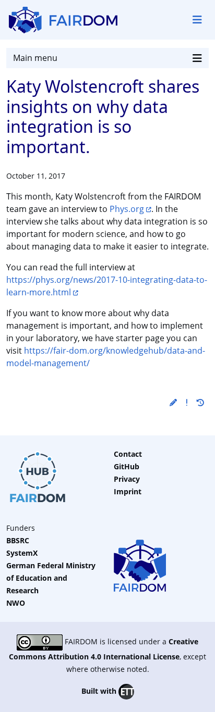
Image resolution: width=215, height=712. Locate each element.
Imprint (127, 491)
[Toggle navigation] (197, 20)
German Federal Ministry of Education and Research (50, 577)
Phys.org (127, 209)
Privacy (127, 479)
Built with (99, 691)
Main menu (35, 58)
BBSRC (17, 540)
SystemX (22, 553)
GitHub (126, 466)
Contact (128, 454)
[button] (173, 402)
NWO (15, 603)
